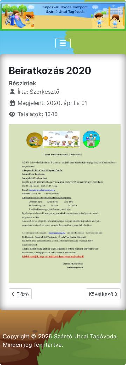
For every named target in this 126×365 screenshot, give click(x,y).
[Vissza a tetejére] (113, 352)
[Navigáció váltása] (63, 43)
